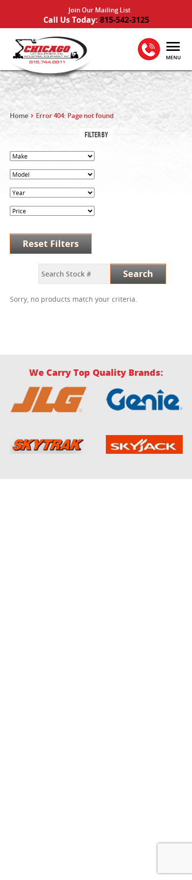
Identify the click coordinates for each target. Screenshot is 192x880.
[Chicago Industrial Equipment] (49, 55)
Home (19, 115)
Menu (173, 57)
